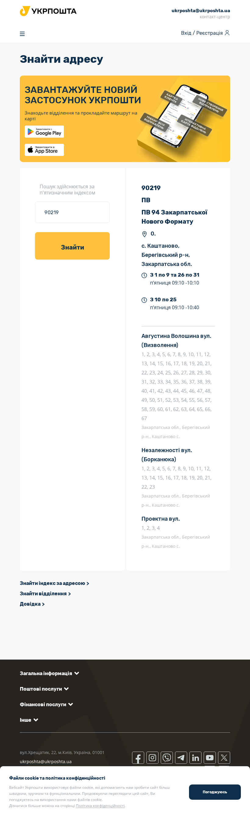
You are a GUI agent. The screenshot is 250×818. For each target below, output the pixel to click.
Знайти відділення (43, 594)
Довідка (30, 604)
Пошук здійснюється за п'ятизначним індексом (67, 189)
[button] (48, 673)
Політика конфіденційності (100, 805)
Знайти (72, 247)
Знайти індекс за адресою (52, 583)
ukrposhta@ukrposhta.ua (46, 761)
